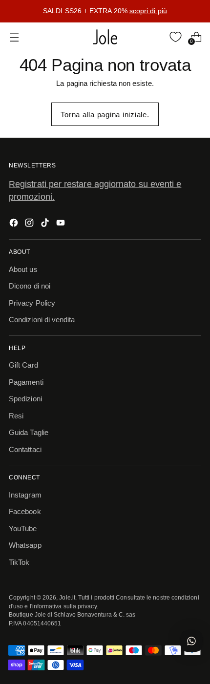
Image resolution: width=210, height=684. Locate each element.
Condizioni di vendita (42, 319)
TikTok (19, 562)
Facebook (25, 511)
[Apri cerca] (155, 37)
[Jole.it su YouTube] (61, 224)
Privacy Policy (32, 303)
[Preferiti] (176, 37)
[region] (105, 11)
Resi (16, 416)
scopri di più (148, 11)
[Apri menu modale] (14, 37)
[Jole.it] (105, 37)
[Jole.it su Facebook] (15, 224)
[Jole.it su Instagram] (30, 224)
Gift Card (23, 365)
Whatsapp (25, 545)
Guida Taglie (28, 432)
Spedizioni (25, 398)
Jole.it (67, 597)
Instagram (25, 495)
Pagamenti (26, 382)
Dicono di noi (29, 286)
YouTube (23, 528)
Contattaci (25, 449)
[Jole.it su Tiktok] (46, 224)
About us (23, 269)
